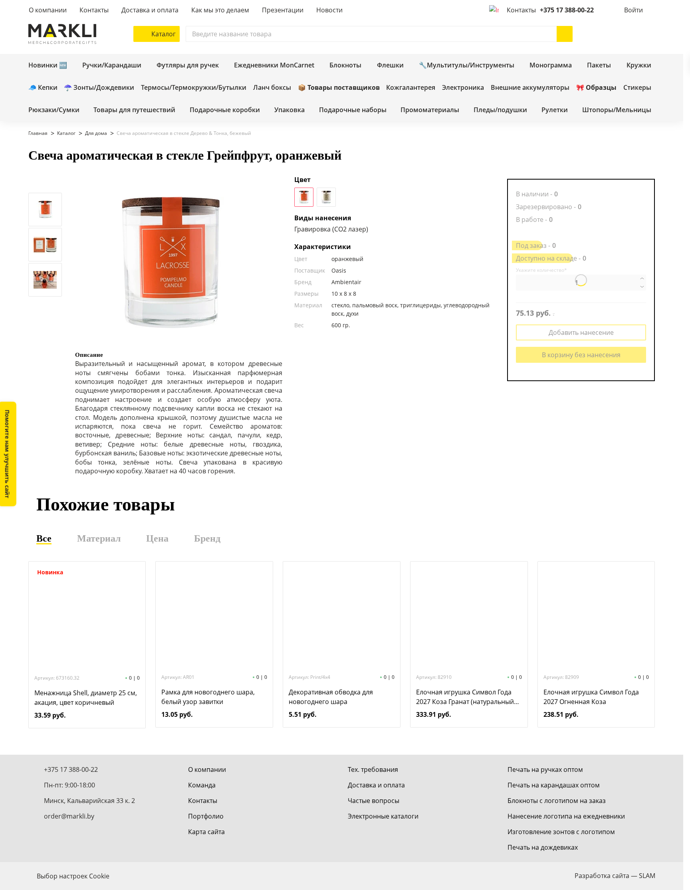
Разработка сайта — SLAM (615, 875)
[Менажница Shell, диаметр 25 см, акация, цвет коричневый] (87, 617)
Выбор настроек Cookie (73, 876)
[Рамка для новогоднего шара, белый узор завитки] (214, 617)
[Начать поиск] (565, 34)
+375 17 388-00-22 (567, 10)
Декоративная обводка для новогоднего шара (331, 697)
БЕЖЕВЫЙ (326, 197)
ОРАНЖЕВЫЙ (303, 197)
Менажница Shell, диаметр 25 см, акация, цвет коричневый (85, 697)
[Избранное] (623, 34)
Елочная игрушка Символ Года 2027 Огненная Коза (591, 697)
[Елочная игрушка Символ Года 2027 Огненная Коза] (596, 617)
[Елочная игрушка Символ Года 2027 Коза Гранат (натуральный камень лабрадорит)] (469, 617)
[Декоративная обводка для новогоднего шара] (341, 617)
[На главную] (62, 34)
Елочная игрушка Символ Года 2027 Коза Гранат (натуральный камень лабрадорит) (465, 697)
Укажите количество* (541, 270)
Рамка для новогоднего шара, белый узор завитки (208, 697)
